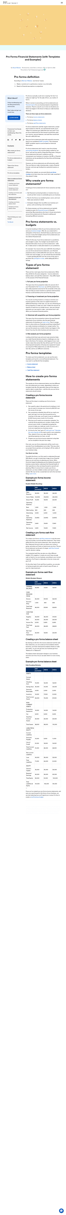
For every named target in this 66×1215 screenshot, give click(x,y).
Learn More (13, 117)
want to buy (46, 322)
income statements (38, 117)
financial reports (30, 105)
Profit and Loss (49, 430)
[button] (61, 1210)
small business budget (37, 797)
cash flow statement (45, 538)
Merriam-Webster (27, 80)
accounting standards (32, 150)
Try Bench (10, 222)
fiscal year (41, 286)
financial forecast (43, 210)
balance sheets (37, 120)
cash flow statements (39, 123)
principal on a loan (39, 258)
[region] (43, 508)
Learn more (32, 473)
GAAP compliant (44, 141)
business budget (36, 231)
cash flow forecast (54, 548)
